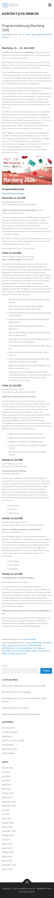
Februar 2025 (8, 822)
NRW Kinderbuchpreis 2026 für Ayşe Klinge (21, 714)
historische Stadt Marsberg (17, 648)
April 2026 (6, 784)
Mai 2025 (6, 814)
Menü (49, 5)
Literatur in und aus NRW (13, 740)
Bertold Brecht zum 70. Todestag (16, 692)
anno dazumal (8, 728)
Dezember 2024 (9, 831)
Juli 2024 (5, 839)
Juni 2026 (6, 776)
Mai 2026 (6, 780)
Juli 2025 (5, 810)
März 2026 (6, 789)
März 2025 (6, 818)
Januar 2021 (7, 860)
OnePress (41, 888)
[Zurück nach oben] (27, 882)
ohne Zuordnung (9, 749)
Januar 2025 (7, 827)
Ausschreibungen (9, 732)
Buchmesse (7, 736)
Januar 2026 (7, 797)
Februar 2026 (8, 793)
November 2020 (9, 865)
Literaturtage (28, 639)
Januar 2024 (7, 844)
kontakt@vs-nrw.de (20, 13)
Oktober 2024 (8, 835)
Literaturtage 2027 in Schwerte (15, 708)
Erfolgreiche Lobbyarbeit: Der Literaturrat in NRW (23, 685)
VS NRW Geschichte (17, 653)
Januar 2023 (7, 848)
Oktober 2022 (8, 852)
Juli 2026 (5, 772)
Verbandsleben (8, 753)
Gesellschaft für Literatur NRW (24, 645)
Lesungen (42, 651)
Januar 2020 (7, 869)
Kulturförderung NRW (24, 651)
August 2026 (7, 767)
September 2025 (9, 805)
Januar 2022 (7, 856)
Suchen (4, 665)
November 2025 (9, 801)
